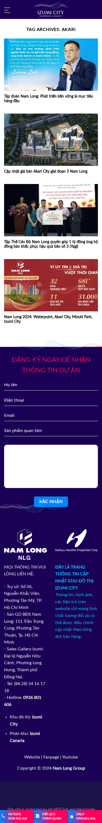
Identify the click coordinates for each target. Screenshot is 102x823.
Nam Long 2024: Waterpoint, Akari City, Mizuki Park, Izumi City (48, 319)
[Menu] (8, 9)
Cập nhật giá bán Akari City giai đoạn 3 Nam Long (45, 171)
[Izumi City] (51, 9)
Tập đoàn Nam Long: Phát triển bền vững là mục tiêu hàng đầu (48, 99)
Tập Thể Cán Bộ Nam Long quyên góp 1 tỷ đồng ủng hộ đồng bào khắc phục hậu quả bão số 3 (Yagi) (51, 244)
